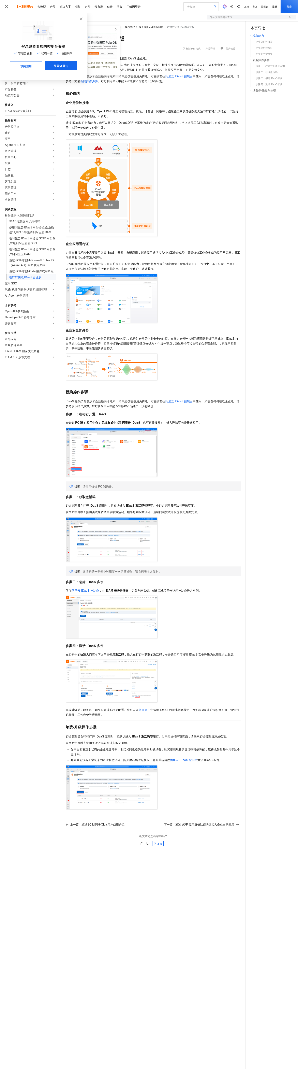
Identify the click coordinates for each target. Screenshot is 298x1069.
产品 (53, 6)
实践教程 (130, 27)
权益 (78, 6)
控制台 (264, 6)
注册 (274, 6)
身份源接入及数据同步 (151, 27)
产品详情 (210, 48)
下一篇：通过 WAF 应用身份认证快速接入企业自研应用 (199, 824)
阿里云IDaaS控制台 (179, 76)
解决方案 (65, 6)
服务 (119, 6)
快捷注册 (26, 66)
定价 (87, 6)
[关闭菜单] (6, 6)
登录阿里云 (61, 66)
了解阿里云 (133, 6)
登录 (289, 6)
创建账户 (144, 710)
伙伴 (110, 6)
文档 (246, 6)
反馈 (159, 843)
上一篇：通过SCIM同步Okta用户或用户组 (97, 824)
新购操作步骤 (89, 81)
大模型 (41, 6)
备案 (255, 6)
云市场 (98, 6)
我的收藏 (230, 48)
